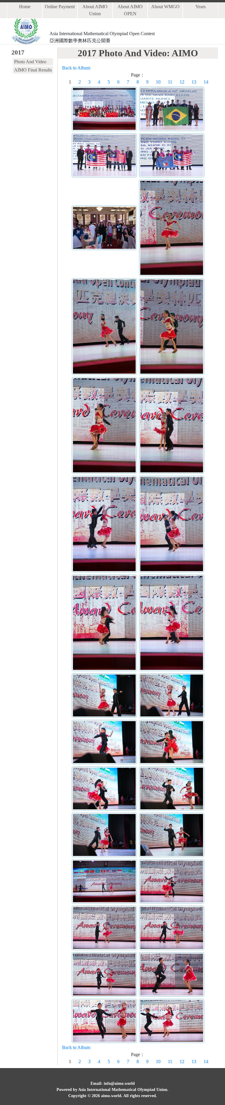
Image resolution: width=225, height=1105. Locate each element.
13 (194, 81)
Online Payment (60, 6)
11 (170, 81)
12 (182, 81)
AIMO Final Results (33, 69)
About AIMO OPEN (130, 10)
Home (24, 6)
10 (158, 81)
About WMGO (165, 6)
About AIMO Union (95, 10)
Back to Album (76, 67)
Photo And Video (30, 61)
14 (206, 81)
